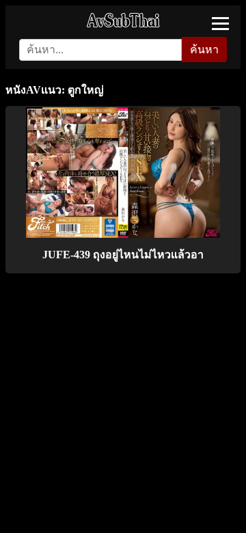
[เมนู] (220, 23)
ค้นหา (204, 49)
